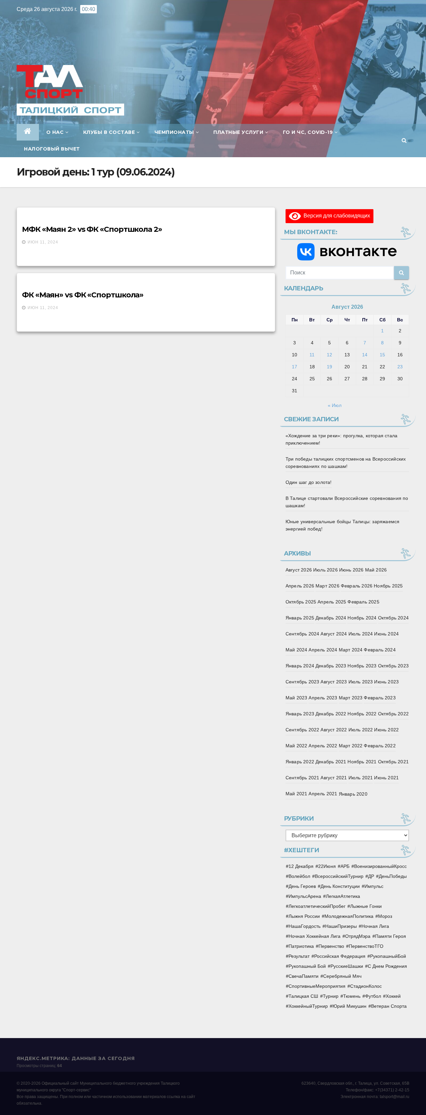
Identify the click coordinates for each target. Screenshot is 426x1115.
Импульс (373, 886)
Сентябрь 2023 (303, 681)
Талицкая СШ (303, 996)
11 (312, 354)
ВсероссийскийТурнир (339, 876)
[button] (404, 140)
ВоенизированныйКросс (380, 866)
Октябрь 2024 (393, 617)
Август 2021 (333, 777)
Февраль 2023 (379, 697)
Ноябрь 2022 (361, 713)
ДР (371, 876)
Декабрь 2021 (331, 761)
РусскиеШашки (346, 966)
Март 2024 (351, 649)
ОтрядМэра (357, 936)
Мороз (385, 916)
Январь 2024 (300, 665)
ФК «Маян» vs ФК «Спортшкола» (82, 294)
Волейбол (299, 876)
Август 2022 (333, 729)
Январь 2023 (300, 713)
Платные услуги (238, 132)
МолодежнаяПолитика (348, 916)
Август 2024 (333, 633)
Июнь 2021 (386, 777)
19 (329, 366)
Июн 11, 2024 (43, 242)
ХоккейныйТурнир (308, 1006)
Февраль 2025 (363, 601)
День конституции (340, 886)
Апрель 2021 (323, 793)
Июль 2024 (360, 633)
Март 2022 (351, 745)
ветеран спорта (389, 1006)
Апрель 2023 (323, 697)
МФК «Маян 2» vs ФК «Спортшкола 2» (92, 229)
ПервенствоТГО (366, 946)
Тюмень (351, 996)
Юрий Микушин (349, 1006)
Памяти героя (390, 936)
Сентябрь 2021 (303, 777)
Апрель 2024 (323, 649)
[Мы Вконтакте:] (347, 251)
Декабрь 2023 (331, 665)
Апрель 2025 (332, 601)
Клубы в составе (109, 132)
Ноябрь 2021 (361, 761)
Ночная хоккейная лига (314, 936)
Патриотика (301, 946)
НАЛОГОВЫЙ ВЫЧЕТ (52, 149)
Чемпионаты (174, 132)
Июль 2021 (360, 777)
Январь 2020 (353, 794)
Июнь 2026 (351, 569)
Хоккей (393, 996)
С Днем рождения (387, 966)
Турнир (330, 996)
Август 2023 (333, 681)
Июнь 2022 (386, 729)
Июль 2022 (360, 729)
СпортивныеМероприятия (317, 986)
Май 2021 (297, 793)
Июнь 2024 (386, 633)
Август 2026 (299, 569)
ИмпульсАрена (305, 896)
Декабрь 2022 (331, 713)
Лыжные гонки (366, 906)
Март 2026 (327, 585)
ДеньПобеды (393, 876)
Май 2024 (297, 649)
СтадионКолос (366, 986)
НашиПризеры (341, 926)
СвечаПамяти (304, 976)
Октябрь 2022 (393, 713)
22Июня (327, 866)
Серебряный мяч (342, 976)
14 (364, 354)
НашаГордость (304, 926)
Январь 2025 (300, 617)
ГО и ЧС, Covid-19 (308, 132)
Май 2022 (297, 745)
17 (294, 366)
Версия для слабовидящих (335, 215)
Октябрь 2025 (301, 601)
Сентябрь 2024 (303, 633)
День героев (302, 886)
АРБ (344, 866)
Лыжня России (304, 916)
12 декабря (301, 866)
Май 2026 (376, 569)
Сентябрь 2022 (303, 729)
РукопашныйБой (388, 956)
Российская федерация (339, 956)
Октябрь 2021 (393, 761)
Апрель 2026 (300, 585)
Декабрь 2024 (331, 617)
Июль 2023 (360, 681)
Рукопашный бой (307, 966)
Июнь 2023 (386, 681)
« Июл (334, 405)
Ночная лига (375, 926)
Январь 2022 (300, 761)
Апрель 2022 (323, 745)
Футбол (373, 996)
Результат (299, 956)
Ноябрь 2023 (361, 665)
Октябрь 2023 (393, 665)
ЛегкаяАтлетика (343, 896)
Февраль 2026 (356, 585)
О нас (55, 132)
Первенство (331, 946)
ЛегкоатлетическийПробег (317, 906)
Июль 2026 (325, 569)
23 (400, 366)
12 (329, 354)
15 (382, 354)
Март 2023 (351, 697)
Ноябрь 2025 (388, 585)
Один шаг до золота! (309, 482)
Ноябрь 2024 (361, 617)
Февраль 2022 (379, 745)
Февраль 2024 (379, 649)
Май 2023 (297, 697)
